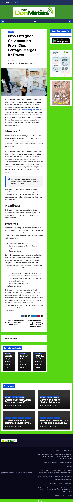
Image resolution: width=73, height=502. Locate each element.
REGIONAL (7, 353)
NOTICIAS (11, 31)
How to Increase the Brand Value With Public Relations (16, 323)
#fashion (24, 63)
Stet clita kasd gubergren (30, 110)
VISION (70, 495)
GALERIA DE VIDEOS (66, 462)
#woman (32, 63)
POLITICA (14, 397)
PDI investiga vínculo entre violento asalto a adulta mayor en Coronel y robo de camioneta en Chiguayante (55, 471)
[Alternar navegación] (35, 21)
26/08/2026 (10, 405)
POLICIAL (49, 397)
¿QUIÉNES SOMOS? (66, 450)
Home (57, 450)
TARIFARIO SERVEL (60, 495)
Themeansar (5, 474)
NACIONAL (43, 418)
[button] (66, 21)
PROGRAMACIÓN (51, 483)
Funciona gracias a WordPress (10, 472)
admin (13, 61)
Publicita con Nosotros (65, 483)
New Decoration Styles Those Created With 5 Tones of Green (34, 324)
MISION (69, 466)
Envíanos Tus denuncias (51, 462)
